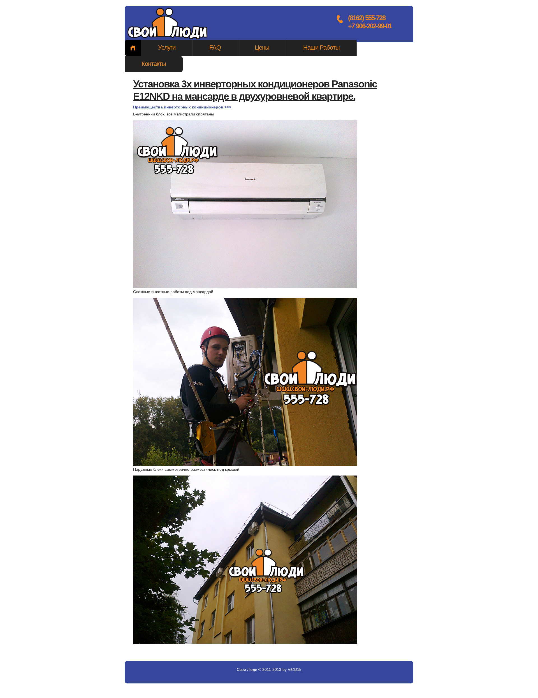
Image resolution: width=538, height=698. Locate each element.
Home (133, 48)
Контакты (154, 63)
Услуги (166, 47)
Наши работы (321, 47)
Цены (262, 47)
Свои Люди (168, 24)
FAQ (215, 47)
